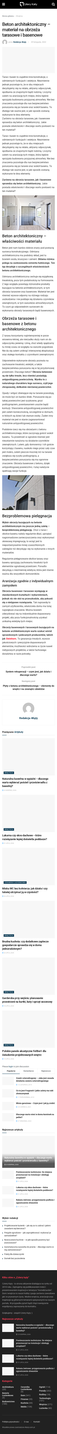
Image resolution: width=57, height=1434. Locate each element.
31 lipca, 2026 (9, 843)
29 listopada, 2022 (38, 42)
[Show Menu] (3, 4)
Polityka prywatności (10, 1422)
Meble (24, 1407)
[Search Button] (53, 4)
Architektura (8, 1387)
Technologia (45, 1398)
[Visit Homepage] (28, 4)
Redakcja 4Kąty (19, 42)
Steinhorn (11, 638)
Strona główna (8, 16)
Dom (23, 1395)
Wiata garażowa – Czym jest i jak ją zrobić (35, 1103)
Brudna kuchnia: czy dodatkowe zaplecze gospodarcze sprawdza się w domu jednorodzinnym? (25, 945)
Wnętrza (19, 16)
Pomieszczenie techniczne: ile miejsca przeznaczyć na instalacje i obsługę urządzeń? (34, 1175)
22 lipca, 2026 (9, 953)
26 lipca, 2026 (9, 896)
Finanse (24, 1399)
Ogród (42, 1387)
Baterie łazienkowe (7, 1394)
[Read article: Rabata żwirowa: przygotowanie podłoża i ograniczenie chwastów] (8, 1203)
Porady (42, 1391)
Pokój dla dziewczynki (14, 1254)
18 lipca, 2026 (9, 1006)
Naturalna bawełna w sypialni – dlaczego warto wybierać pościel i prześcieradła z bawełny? (25, 782)
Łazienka (43, 1408)
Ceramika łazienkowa (15, 882)
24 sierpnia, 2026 (10, 790)
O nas (26, 1422)
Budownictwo (8, 1401)
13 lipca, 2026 (9, 1059)
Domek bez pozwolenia (14, 1258)
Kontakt (36, 1422)
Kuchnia (24, 1403)
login (11, 1066)
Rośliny (42, 1394)
